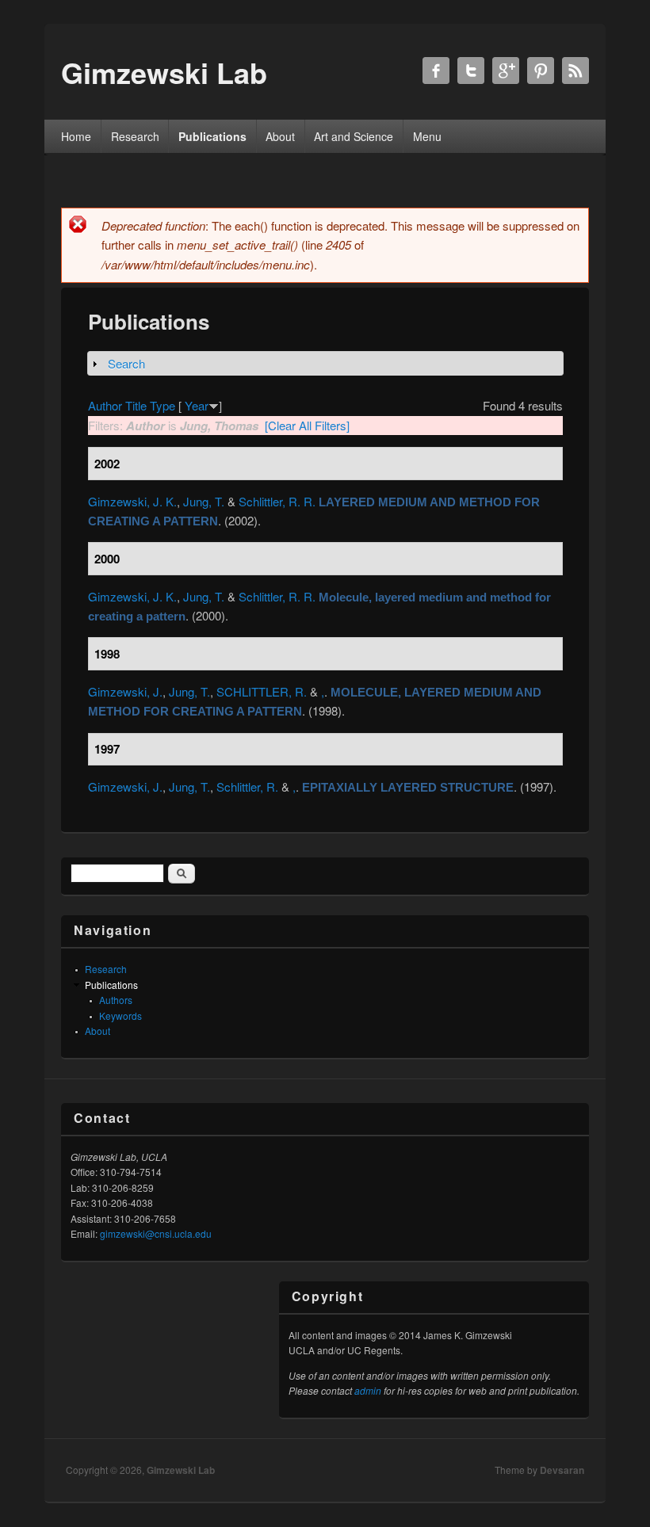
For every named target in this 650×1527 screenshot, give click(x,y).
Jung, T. (203, 501)
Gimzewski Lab (181, 1470)
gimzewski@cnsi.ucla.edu (156, 1233)
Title (136, 405)
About (280, 136)
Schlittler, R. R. (277, 501)
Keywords (120, 1015)
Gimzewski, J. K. (132, 501)
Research (135, 136)
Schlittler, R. (247, 786)
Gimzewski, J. (125, 691)
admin (367, 1390)
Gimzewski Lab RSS (575, 70)
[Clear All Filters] (307, 425)
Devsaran (562, 1470)
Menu (427, 136)
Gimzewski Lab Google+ (505, 70)
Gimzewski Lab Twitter (470, 70)
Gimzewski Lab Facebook (435, 70)
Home (76, 136)
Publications (212, 136)
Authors (115, 999)
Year (196, 405)
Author (105, 405)
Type (162, 405)
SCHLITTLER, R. (261, 691)
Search (126, 363)
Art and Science (353, 136)
